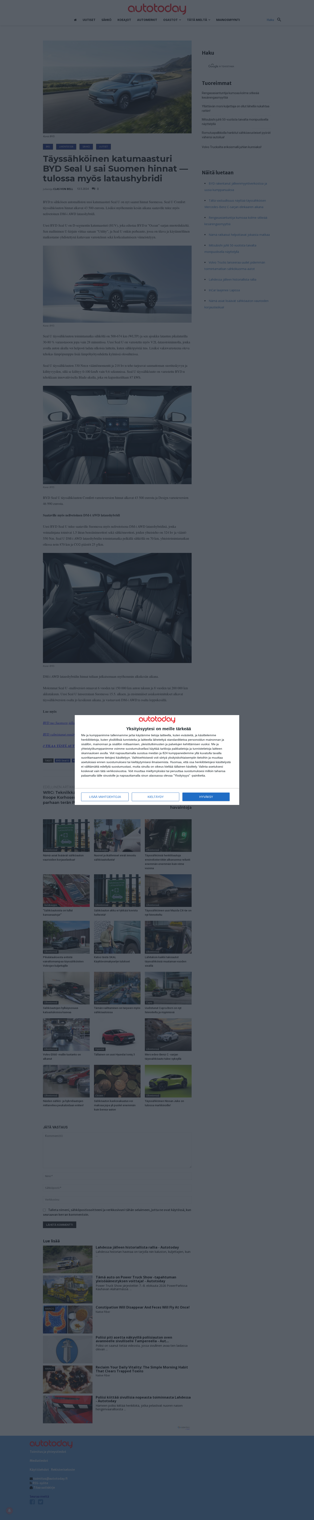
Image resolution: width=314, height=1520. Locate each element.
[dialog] (157, 760)
